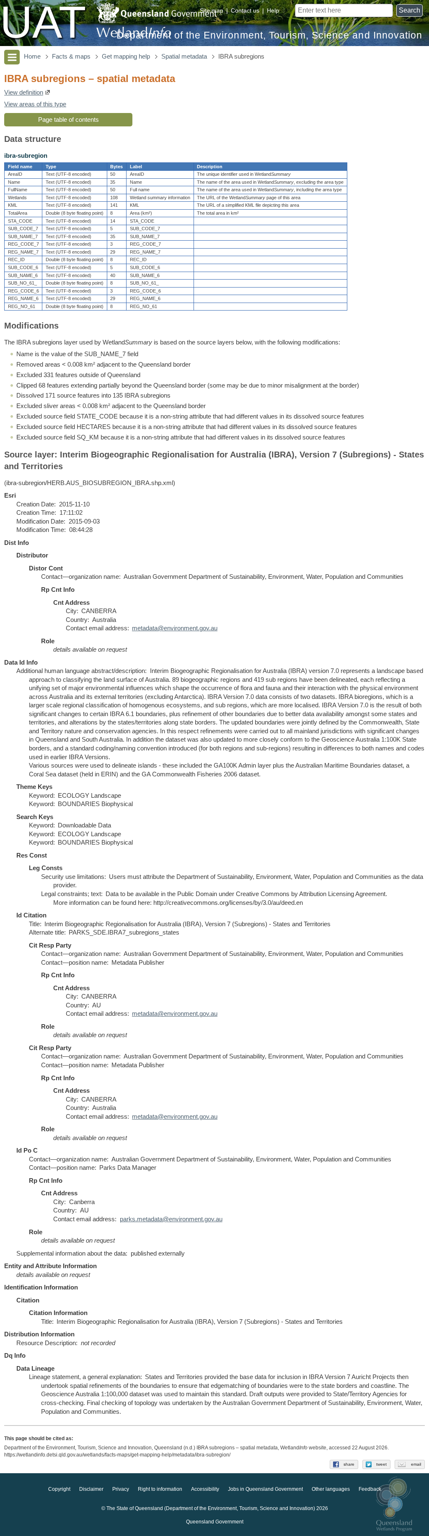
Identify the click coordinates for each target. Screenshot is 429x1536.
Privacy (120, 1489)
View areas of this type (35, 104)
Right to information (160, 1489)
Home (32, 56)
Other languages (331, 1489)
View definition (23, 92)
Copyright (59, 1489)
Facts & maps (71, 56)
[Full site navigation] (12, 57)
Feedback (370, 1489)
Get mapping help (126, 56)
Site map (211, 10)
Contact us (245, 10)
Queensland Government (214, 1522)
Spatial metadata (184, 56)
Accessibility (205, 1489)
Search (409, 10)
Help (273, 10)
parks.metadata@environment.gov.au (171, 1219)
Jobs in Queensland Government (265, 1489)
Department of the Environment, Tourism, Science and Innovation (269, 35)
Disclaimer (91, 1489)
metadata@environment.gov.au (174, 628)
